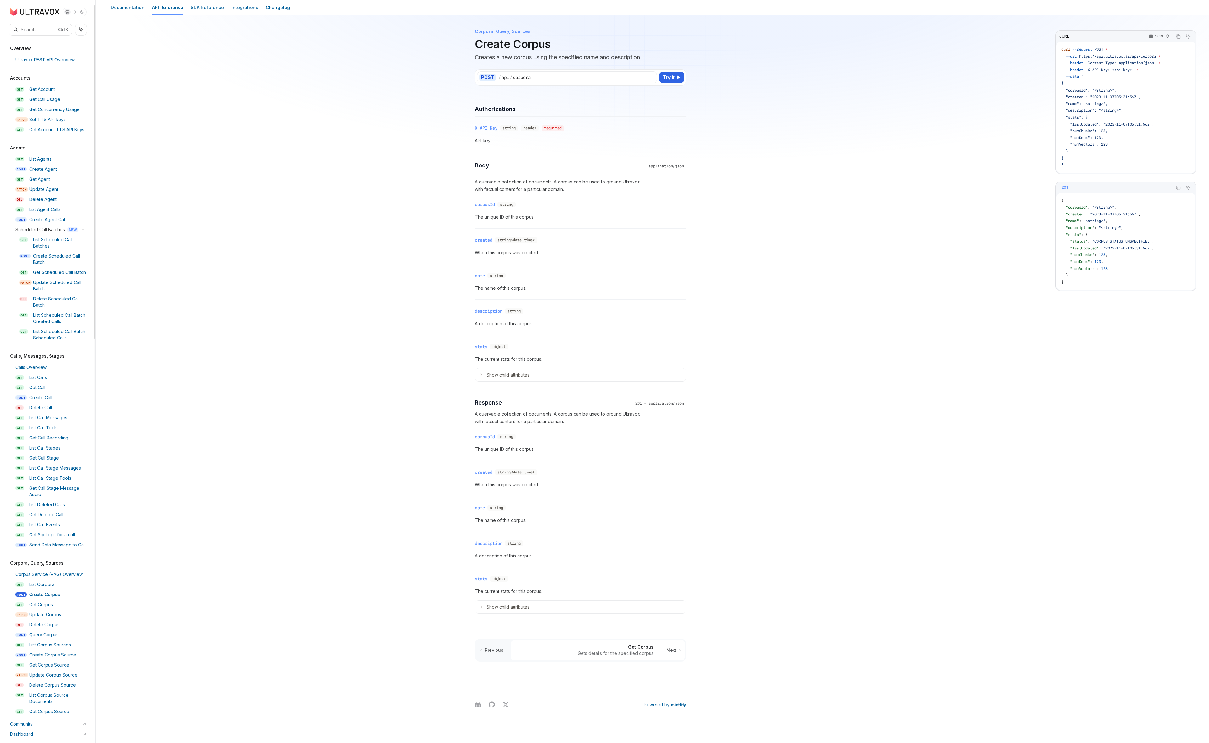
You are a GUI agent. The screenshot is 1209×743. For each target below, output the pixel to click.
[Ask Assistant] (1188, 36)
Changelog (278, 7)
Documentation (128, 7)
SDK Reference (207, 7)
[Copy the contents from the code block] (1178, 36)
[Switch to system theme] (67, 12)
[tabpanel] (1125, 241)
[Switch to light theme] (74, 12)
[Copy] (651, 77)
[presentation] (47, 357)
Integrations (244, 7)
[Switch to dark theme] (82, 12)
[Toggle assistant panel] (81, 29)
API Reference (167, 7)
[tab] (1064, 187)
